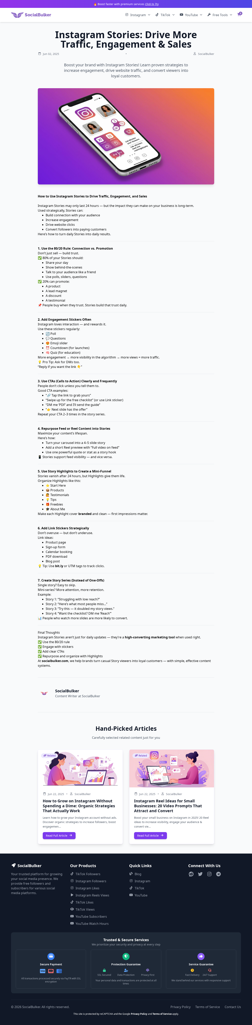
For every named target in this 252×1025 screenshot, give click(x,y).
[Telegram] (218, 875)
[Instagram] (209, 875)
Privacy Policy (180, 1007)
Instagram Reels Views (92, 895)
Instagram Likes (87, 888)
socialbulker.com (55, 661)
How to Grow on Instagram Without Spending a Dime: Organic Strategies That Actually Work (79, 805)
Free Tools (220, 15)
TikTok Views (85, 909)
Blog (138, 874)
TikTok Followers (88, 874)
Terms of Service (207, 1007)
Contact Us (233, 1007)
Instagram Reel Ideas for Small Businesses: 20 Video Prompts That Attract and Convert (168, 805)
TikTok (165, 15)
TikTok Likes (85, 902)
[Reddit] (191, 875)
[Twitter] (200, 875)
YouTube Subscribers (91, 916)
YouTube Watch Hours (92, 923)
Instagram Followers (91, 881)
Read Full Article (56, 835)
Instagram (138, 15)
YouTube (191, 15)
